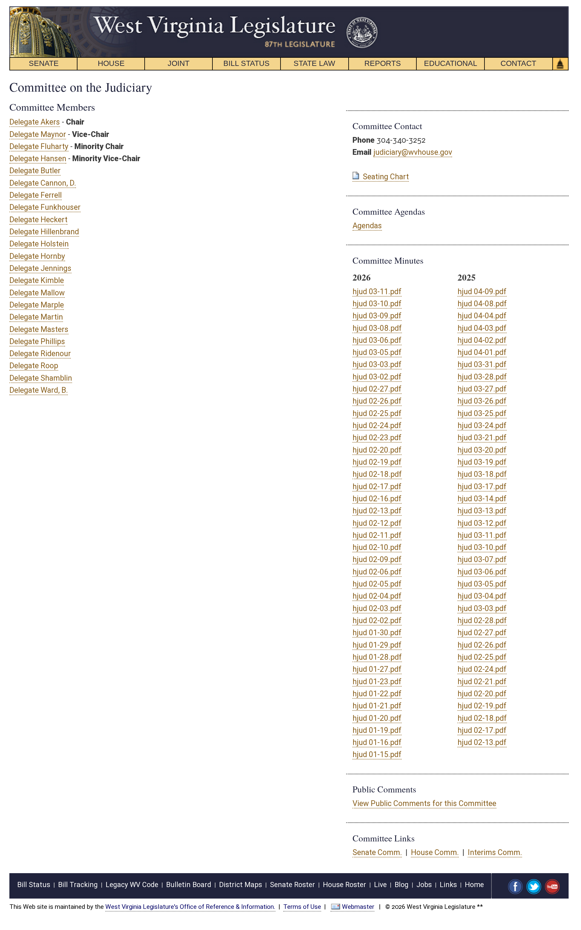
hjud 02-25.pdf (377, 413)
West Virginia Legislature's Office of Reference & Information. (190, 906)
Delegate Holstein (39, 243)
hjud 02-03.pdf (377, 608)
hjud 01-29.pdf (377, 645)
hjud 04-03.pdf (482, 328)
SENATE (44, 63)
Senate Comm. (377, 852)
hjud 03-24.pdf (482, 425)
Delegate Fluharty (38, 146)
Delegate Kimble (36, 280)
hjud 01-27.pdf (377, 669)
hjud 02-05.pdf (377, 584)
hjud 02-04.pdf (377, 596)
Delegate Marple (36, 305)
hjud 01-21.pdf (377, 705)
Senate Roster (292, 885)
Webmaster (358, 906)
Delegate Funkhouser (44, 207)
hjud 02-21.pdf (482, 681)
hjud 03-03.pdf (377, 364)
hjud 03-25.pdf (482, 413)
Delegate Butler (35, 170)
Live (380, 885)
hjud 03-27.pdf (482, 389)
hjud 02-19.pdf (377, 462)
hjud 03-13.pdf (482, 510)
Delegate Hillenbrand (44, 231)
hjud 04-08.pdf (482, 303)
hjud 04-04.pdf (482, 315)
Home (474, 885)
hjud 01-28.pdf (377, 657)
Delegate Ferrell (35, 195)
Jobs (424, 885)
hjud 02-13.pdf (377, 510)
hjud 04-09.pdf (482, 291)
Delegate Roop (33, 365)
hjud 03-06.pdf (377, 340)
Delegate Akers (34, 122)
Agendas (367, 225)
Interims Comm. (495, 852)
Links (448, 885)
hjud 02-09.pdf (377, 559)
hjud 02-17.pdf (377, 486)
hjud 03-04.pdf (482, 596)
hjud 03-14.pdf (482, 498)
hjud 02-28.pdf (482, 620)
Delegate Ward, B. (38, 390)
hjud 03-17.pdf (482, 486)
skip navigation (368, 9)
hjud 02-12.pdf (377, 523)
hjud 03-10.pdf (377, 303)
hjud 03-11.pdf (377, 291)
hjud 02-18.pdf (377, 474)
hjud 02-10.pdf (377, 547)
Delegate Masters (38, 329)
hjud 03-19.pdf (482, 462)
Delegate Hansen (37, 158)
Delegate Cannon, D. (42, 183)
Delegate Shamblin (40, 378)
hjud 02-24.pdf (377, 425)
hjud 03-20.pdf (482, 450)
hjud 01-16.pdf (377, 742)
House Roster (344, 885)
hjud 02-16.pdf (377, 498)
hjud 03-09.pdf (377, 315)
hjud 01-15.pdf (377, 754)
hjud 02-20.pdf (377, 450)
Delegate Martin (36, 317)
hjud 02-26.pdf (377, 401)
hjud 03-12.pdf (482, 523)
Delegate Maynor (37, 134)
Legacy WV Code (132, 885)
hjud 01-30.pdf (377, 632)
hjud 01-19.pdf (377, 730)
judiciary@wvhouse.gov (412, 152)
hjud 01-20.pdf (377, 718)
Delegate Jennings (40, 268)
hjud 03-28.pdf (482, 376)
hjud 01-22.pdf (377, 693)
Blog (402, 885)
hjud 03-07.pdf (482, 559)
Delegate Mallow (37, 292)
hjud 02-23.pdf (377, 437)
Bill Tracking (78, 885)
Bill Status (33, 885)
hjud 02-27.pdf (377, 389)
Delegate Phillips (37, 341)
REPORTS (382, 63)
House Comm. (435, 852)
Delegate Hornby (37, 256)
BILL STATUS (246, 63)
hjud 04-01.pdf (482, 352)
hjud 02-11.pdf (377, 535)
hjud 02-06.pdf (377, 571)
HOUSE (111, 63)
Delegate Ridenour (40, 353)
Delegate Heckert (38, 219)
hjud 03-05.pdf (377, 352)
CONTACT (518, 63)
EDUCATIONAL (450, 63)
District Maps (240, 885)
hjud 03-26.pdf (482, 401)
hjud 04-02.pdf (482, 340)
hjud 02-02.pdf (377, 620)
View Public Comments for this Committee (424, 803)
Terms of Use (302, 906)
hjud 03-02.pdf (377, 376)
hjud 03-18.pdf (482, 474)
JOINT (178, 63)
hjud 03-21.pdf (482, 437)
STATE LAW (314, 63)
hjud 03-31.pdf (482, 364)
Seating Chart (386, 176)
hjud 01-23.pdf (377, 681)
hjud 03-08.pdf (377, 328)
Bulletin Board (188, 885)
